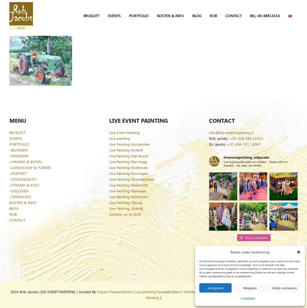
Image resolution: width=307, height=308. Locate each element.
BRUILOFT (17, 132)
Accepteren (215, 288)
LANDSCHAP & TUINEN (31, 167)
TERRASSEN (21, 196)
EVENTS (15, 138)
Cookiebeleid (248, 298)
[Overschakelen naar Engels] (291, 15)
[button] (299, 252)
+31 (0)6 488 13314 (246, 138)
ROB (13, 214)
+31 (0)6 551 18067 (244, 144)
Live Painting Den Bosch (128, 155)
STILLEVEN (19, 190)
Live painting (119, 138)
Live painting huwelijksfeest (157, 291)
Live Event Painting (124, 132)
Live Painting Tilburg (125, 202)
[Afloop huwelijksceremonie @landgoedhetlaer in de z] (253, 217)
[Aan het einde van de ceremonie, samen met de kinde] (223, 217)
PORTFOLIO (19, 144)
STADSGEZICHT (24, 179)
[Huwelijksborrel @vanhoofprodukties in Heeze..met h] (283, 217)
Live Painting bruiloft (126, 150)
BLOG (13, 208)
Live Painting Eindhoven (128, 167)
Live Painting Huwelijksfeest (131, 179)
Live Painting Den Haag (128, 161)
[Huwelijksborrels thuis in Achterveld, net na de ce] (223, 186)
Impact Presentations (114, 291)
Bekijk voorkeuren (284, 288)
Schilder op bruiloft (125, 214)
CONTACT (17, 220)
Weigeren (250, 288)
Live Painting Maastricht (128, 185)
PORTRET (19, 173)
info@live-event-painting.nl (231, 132)
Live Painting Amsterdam (129, 144)
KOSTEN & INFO (22, 202)
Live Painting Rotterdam (128, 196)
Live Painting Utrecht (126, 208)
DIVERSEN (19, 155)
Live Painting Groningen (128, 173)
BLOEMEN (19, 150)
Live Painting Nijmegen (128, 190)
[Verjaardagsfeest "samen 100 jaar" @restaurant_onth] (253, 186)
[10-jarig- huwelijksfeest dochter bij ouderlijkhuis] (283, 186)
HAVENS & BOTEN (26, 161)
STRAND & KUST (25, 185)
